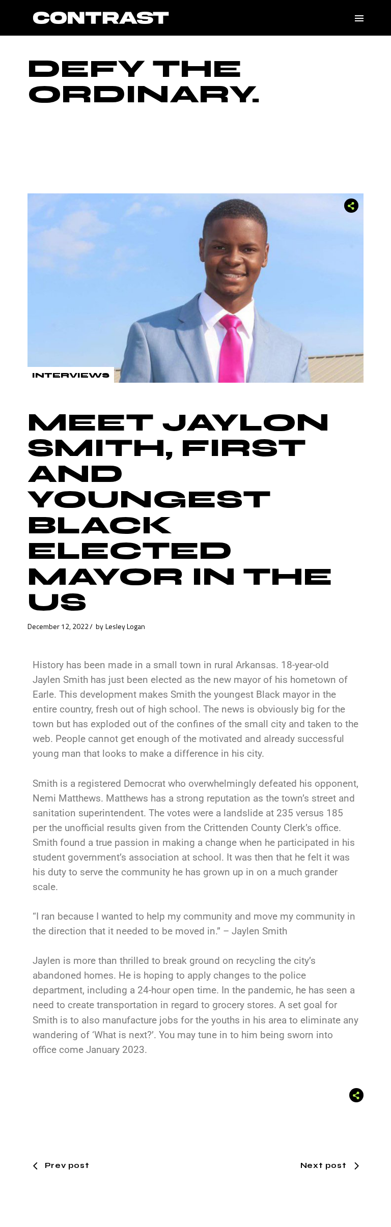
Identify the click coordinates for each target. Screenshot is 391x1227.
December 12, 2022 (58, 626)
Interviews (70, 375)
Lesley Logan (125, 626)
